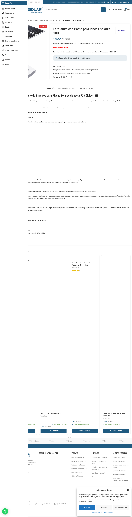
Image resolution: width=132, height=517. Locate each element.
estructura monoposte (67, 73)
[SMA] (104, 441)
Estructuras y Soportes (31, 20)
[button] (128, 490)
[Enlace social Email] (66, 77)
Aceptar (87, 508)
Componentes (65, 70)
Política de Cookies (97, 512)
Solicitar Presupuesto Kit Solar (99, 462)
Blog (93, 477)
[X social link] (64, 77)
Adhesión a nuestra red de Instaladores (99, 468)
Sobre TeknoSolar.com (77, 457)
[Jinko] (121, 441)
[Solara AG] (86, 441)
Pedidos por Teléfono (119, 461)
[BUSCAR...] (103, 9)
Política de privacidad (108, 512)
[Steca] (69, 441)
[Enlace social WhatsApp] (72, 77)
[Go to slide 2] (70, 437)
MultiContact (75, 268)
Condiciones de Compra (78, 465)
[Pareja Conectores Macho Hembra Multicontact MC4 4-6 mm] (85, 259)
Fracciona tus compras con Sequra (121, 466)
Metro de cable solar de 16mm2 (51, 413)
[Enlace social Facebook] (61, 77)
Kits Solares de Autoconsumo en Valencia (120, 479)
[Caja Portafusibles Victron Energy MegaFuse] (116, 334)
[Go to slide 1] (68, 437)
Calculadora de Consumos (99, 457)
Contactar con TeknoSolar (78, 461)
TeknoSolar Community (98, 473)
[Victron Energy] (34, 441)
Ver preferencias (121, 508)
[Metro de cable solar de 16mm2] (54, 334)
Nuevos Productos (35, 2)
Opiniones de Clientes (119, 471)
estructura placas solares (82, 73)
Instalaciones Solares (119, 474)
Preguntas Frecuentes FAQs (79, 469)
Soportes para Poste (46, 20)
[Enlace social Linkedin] (69, 77)
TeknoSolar (44, 416)
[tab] (50, 87)
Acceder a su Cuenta (119, 457)
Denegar (104, 508)
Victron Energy (107, 418)
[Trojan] (51, 441)
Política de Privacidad (77, 476)
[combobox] (75, 9)
